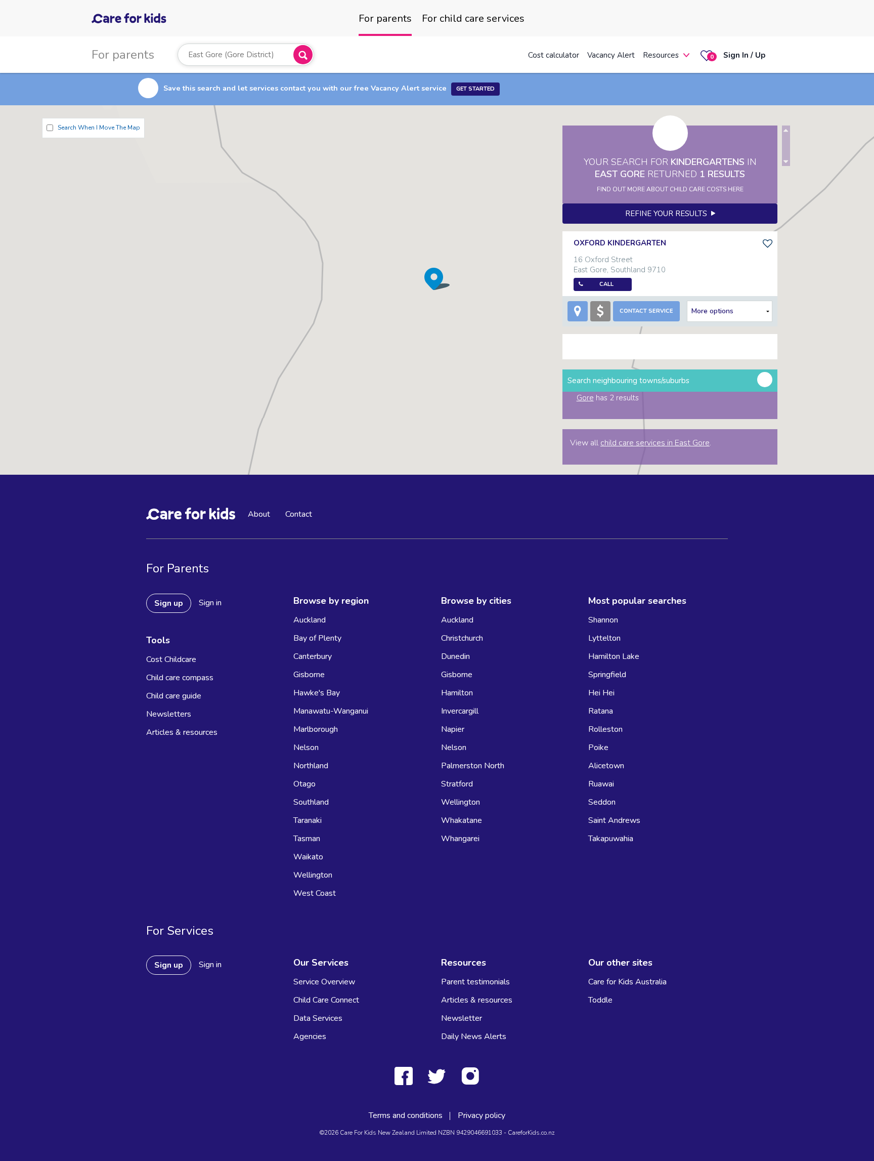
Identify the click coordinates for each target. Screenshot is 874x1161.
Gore (585, 398)
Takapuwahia (610, 838)
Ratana (600, 711)
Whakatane (461, 820)
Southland (311, 802)
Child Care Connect (326, 1000)
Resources (661, 55)
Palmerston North (472, 765)
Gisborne (309, 674)
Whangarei (460, 838)
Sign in (210, 602)
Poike (598, 747)
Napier (452, 729)
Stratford (457, 784)
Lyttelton (604, 638)
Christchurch (462, 638)
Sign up (168, 603)
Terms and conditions (406, 1115)
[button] (437, 278)
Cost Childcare (171, 659)
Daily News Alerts (473, 1036)
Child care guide (173, 695)
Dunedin (455, 656)
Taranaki (307, 820)
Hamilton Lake (613, 656)
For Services (179, 931)
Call (606, 284)
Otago (304, 784)
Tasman (306, 838)
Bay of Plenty (317, 638)
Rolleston (605, 729)
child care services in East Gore (655, 442)
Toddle (600, 1000)
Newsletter (461, 1018)
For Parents (177, 568)
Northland (310, 765)
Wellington (312, 875)
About (259, 514)
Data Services (317, 1018)
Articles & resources (181, 732)
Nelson (306, 747)
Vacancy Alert (611, 55)
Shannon (603, 620)
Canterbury (312, 656)
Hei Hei (601, 692)
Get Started (475, 89)
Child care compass (179, 677)
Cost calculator (553, 55)
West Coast (314, 893)
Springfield (607, 674)
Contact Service (646, 311)
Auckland (309, 620)
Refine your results (668, 214)
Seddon (602, 802)
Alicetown (606, 765)
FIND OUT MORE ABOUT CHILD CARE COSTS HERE (670, 189)
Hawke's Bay (316, 692)
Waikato (308, 856)
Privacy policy (481, 1115)
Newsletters (168, 714)
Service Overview (324, 981)
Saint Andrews (614, 820)
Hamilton (457, 692)
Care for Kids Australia (627, 981)
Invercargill (459, 711)
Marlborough (315, 729)
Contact (298, 514)
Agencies (309, 1036)
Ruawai (601, 784)
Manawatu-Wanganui (330, 711)
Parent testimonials (475, 981)
